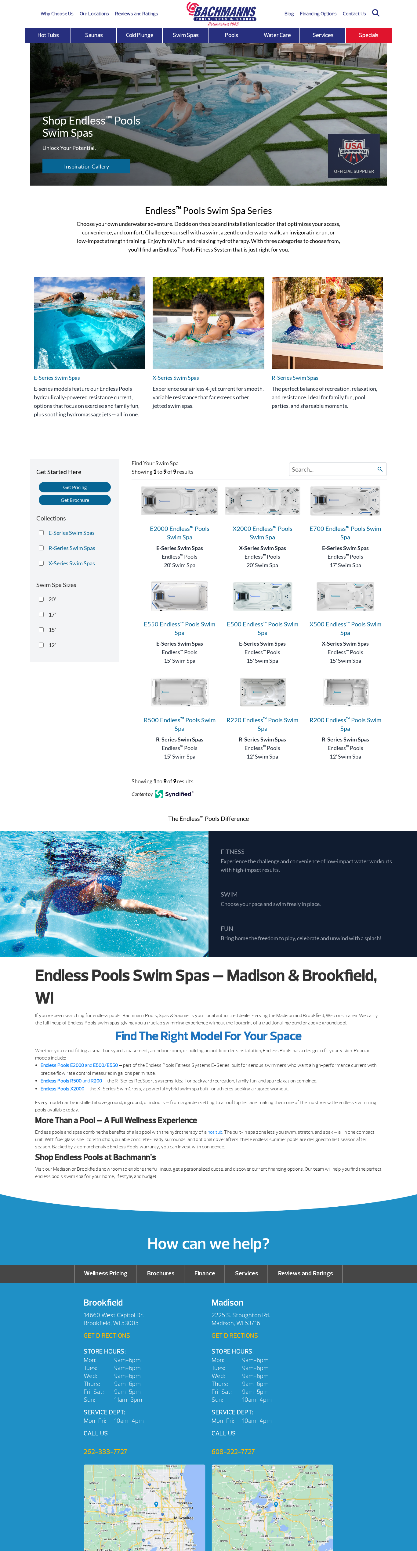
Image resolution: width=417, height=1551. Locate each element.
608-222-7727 (233, 1452)
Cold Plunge (140, 35)
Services (323, 35)
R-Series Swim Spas (179, 739)
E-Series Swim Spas (179, 548)
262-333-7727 (105, 1452)
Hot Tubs (48, 35)
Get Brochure (75, 500)
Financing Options (318, 14)
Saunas (94, 35)
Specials (369, 35)
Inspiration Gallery (86, 166)
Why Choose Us (57, 14)
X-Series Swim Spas (262, 548)
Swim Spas (186, 35)
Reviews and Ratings (136, 14)
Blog (289, 14)
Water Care (277, 35)
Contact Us (354, 14)
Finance (204, 1273)
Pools (231, 35)
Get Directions (107, 1335)
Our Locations (94, 14)
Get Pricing (75, 487)
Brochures (161, 1273)
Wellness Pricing (105, 1273)
